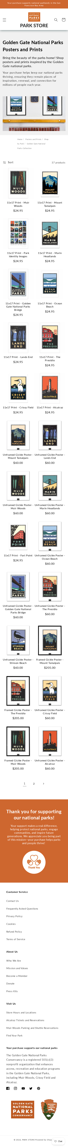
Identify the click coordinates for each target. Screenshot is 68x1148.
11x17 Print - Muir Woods (18, 204)
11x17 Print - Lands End (18, 356)
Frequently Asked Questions (22, 908)
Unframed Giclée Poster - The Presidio (50, 607)
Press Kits (12, 991)
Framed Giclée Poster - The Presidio (18, 711)
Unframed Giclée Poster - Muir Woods (18, 506)
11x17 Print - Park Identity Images (18, 254)
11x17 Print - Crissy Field (18, 407)
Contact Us (12, 900)
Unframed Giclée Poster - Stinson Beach (18, 661)
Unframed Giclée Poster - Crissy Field (50, 711)
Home (19, 139)
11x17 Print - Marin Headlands (50, 254)
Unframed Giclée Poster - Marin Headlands (50, 506)
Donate (10, 983)
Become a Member (17, 975)
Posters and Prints (33, 139)
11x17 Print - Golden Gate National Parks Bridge (18, 306)
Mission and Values (17, 968)
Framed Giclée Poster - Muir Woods (18, 762)
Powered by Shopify (44, 1140)
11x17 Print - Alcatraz (50, 407)
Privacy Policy (14, 916)
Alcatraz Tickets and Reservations (25, 1020)
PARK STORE (28, 1140)
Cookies (11, 923)
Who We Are (13, 960)
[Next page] (43, 783)
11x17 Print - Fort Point (18, 555)
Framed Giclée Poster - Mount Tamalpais (50, 661)
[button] (4, 19)
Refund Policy (14, 931)
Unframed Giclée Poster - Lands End (50, 456)
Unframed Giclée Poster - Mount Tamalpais (18, 456)
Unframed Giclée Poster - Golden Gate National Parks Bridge (18, 609)
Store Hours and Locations (21, 1012)
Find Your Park (14, 1035)
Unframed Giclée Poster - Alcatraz (50, 762)
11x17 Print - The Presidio (49, 358)
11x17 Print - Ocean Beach (50, 305)
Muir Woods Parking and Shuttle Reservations (32, 1027)
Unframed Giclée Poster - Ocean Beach (50, 557)
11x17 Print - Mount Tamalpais (49, 204)
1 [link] (24, 783)
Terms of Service (15, 939)
